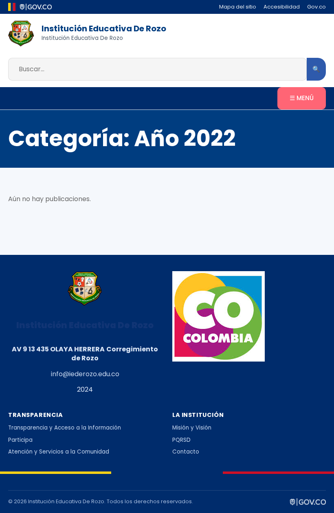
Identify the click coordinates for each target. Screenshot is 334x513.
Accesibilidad (282, 7)
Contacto (185, 452)
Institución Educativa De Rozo (104, 28)
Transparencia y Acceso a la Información (64, 428)
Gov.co (316, 7)
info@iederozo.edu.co (85, 374)
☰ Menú (302, 98)
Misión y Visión (191, 428)
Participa (20, 440)
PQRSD (181, 440)
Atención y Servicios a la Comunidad (58, 452)
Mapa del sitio (237, 7)
